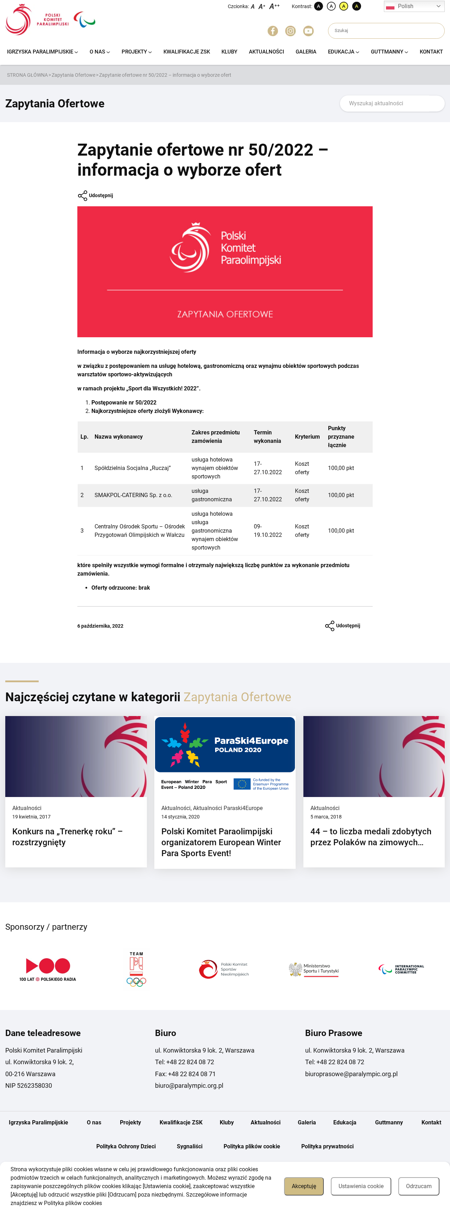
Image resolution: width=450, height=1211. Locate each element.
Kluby (229, 52)
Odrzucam (419, 1186)
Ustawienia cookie (361, 1186)
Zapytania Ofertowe (73, 75)
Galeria (306, 52)
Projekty (134, 52)
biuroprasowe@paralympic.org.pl (351, 1074)
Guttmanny (387, 52)
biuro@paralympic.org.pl (189, 1085)
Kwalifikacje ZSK (186, 52)
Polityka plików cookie (252, 1146)
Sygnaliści (189, 1146)
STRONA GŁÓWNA (27, 75)
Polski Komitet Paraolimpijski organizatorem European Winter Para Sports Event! (221, 842)
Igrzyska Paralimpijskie (40, 52)
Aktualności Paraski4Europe (228, 808)
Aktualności (266, 52)
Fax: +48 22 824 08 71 (185, 1074)
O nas (97, 52)
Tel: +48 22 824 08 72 (184, 1062)
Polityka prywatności (327, 1146)
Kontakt (431, 52)
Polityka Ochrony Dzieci (126, 1146)
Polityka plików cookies (73, 1203)
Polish (405, 6)
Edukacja (341, 52)
